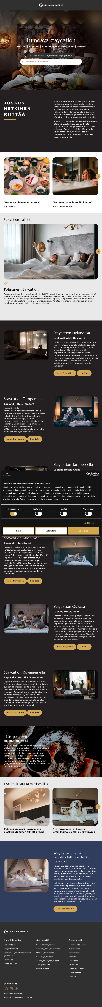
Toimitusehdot (75, 973)
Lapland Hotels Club (77, 945)
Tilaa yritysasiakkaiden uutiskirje (18, 998)
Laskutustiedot (42, 969)
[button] (4, 5)
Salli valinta (51, 531)
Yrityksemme (74, 949)
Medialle (72, 957)
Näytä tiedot (89, 523)
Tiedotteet (73, 961)
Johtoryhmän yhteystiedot (47, 961)
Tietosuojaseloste (76, 969)
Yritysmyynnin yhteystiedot (48, 949)
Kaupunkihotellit (11, 949)
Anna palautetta (43, 965)
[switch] (38, 514)
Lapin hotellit (9, 945)
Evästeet (72, 977)
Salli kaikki (83, 531)
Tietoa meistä (75, 940)
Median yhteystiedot (45, 953)
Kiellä (18, 531)
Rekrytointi (73, 965)
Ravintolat (8, 960)
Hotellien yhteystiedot (45, 945)
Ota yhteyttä (42, 940)
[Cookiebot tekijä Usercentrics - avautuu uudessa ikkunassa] (88, 474)
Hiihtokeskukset (11, 964)
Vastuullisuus (74, 953)
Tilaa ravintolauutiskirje (14, 994)
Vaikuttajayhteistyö (44, 957)
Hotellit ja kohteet (13, 940)
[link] (6, 988)
